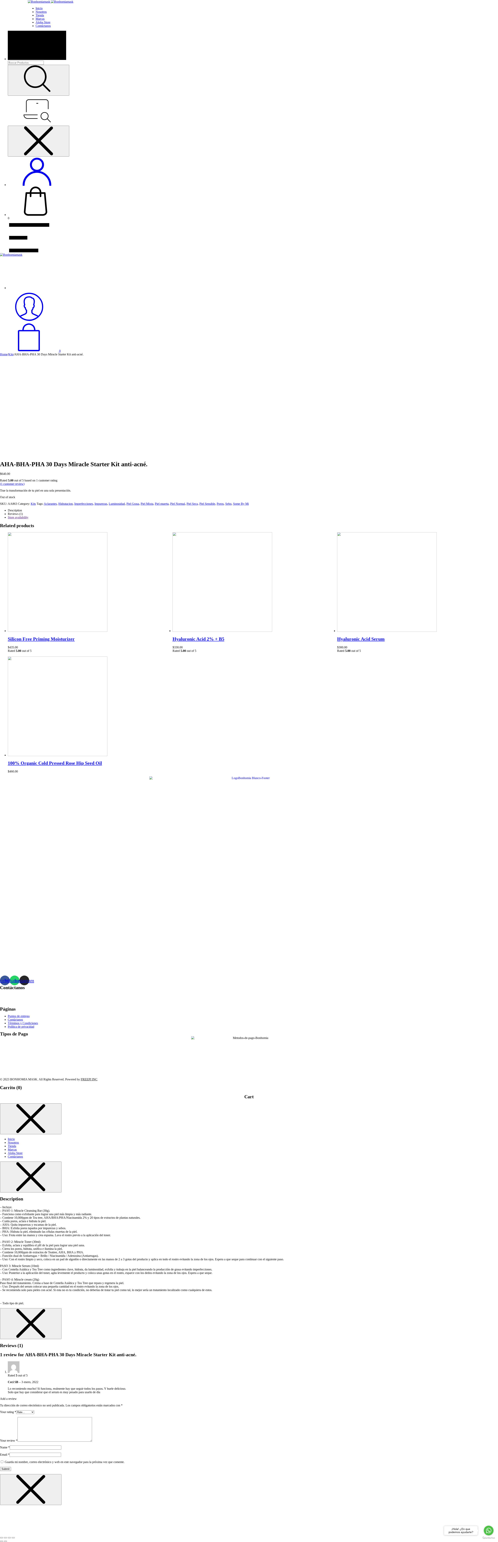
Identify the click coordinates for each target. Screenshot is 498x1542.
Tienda (40, 15)
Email (5, 1454)
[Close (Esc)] (1, 1537)
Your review (9, 1440)
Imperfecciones (83, 503)
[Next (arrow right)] (5, 1541)
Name (5, 1447)
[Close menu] (38, 141)
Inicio (39, 8)
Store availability (18, 517)
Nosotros (41, 11)
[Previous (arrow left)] (1, 1541)
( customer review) (12, 484)
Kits (10, 354)
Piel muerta (162, 503)
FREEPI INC (89, 1079)
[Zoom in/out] (13, 1537)
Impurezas (101, 503)
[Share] (5, 1537)
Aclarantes (50, 503)
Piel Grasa (132, 503)
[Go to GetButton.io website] (488, 1538)
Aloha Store (43, 22)
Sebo (228, 503)
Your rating (8, 1412)
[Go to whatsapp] (489, 1530)
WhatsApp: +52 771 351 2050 (19, 1001)
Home (4, 354)
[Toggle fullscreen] (9, 1537)
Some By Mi (241, 503)
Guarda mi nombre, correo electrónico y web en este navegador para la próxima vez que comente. (64, 1462)
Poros (220, 503)
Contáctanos (43, 25)
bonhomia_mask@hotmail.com (29, 994)
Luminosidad (117, 503)
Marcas (40, 18)
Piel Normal (177, 503)
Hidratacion (65, 503)
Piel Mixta (147, 503)
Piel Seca (192, 503)
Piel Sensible (207, 503)
